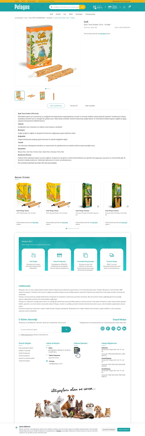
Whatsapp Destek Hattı (47, 1)
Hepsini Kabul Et (124, 429)
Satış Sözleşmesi (24, 356)
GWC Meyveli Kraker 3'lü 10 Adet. (56, 213)
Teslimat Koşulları (24, 361)
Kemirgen (79, 14)
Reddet (58, 431)
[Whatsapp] (103, 328)
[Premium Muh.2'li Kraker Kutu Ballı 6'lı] (117, 195)
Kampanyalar (90, 14)
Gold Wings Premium (82, 211)
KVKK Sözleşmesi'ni (27, 334)
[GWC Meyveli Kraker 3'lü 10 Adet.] (58, 195)
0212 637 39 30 (54, 358)
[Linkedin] (124, 328)
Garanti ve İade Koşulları (27, 358)
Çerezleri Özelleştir (109, 429)
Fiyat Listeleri (32, 1)
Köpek (58, 14)
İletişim (17, 1)
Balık (71, 14)
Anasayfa (19, 18)
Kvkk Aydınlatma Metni (26, 348)
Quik (86, 21)
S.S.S (23, 1)
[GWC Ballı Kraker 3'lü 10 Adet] (28, 195)
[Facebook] (108, 328)
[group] (48, 53)
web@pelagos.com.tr (56, 364)
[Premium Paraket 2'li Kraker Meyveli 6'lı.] (87, 195)
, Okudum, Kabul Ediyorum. (34, 334)
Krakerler (50, 18)
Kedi (51, 14)
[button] (45, 88)
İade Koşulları (90, 106)
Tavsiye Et (74, 106)
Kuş (65, 14)
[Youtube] (119, 328)
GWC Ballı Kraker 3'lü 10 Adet (26, 213)
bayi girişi (103, 33)
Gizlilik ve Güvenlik (24, 350)
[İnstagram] (113, 328)
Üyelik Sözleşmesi (24, 353)
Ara (82, 7)
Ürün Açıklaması (56, 106)
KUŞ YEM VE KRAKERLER (37, 18)
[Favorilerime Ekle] (39, 206)
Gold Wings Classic (22, 211)
